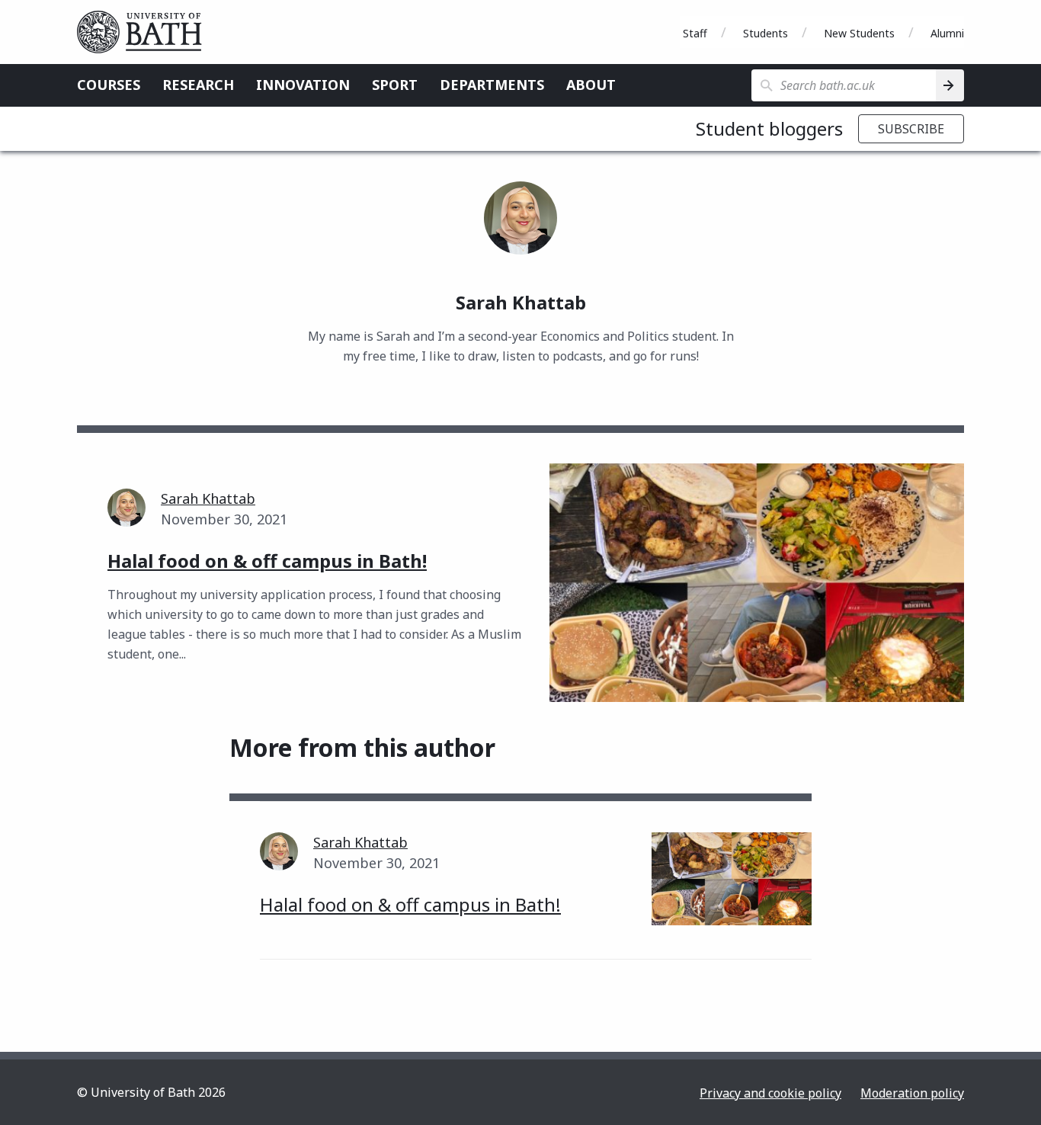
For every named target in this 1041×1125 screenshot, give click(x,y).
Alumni (947, 33)
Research (198, 84)
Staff (695, 33)
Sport (395, 84)
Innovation (303, 84)
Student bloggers (769, 128)
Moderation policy (912, 1093)
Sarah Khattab (208, 498)
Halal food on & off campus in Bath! (410, 904)
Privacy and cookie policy (770, 1093)
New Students (859, 33)
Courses (108, 84)
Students (765, 33)
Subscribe (911, 128)
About (591, 84)
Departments (492, 84)
